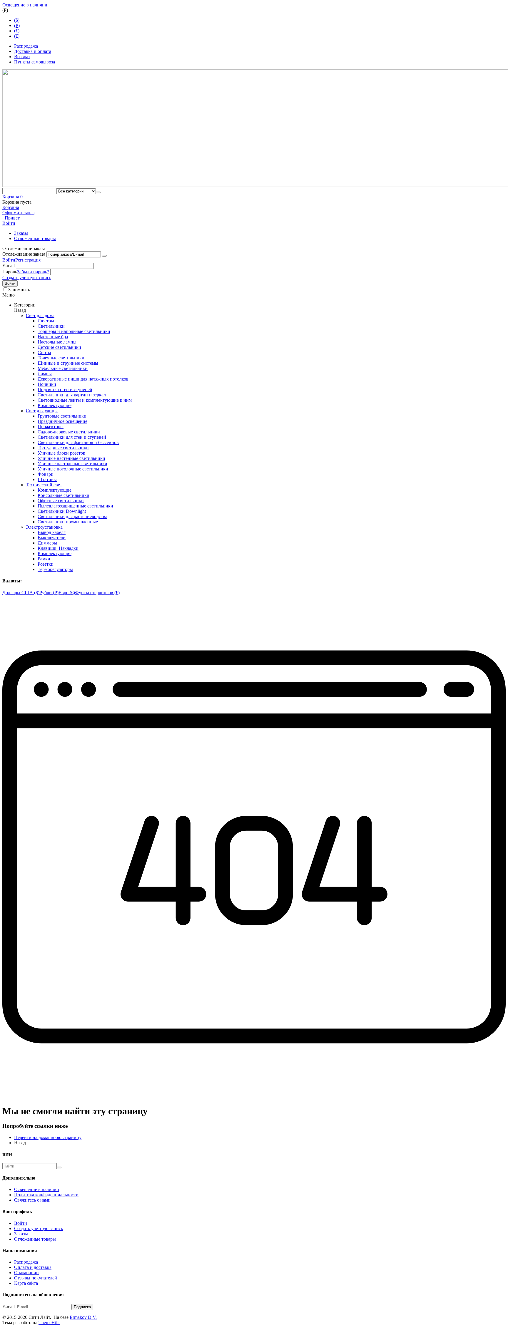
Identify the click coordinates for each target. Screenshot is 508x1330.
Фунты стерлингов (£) (97, 592)
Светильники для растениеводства (72, 516)
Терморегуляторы (55, 569)
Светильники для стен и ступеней (72, 437)
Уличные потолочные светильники (73, 468)
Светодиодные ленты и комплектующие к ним (85, 400)
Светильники (51, 326)
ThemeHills (49, 1322)
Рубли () (49, 592)
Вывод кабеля (52, 532)
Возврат (22, 56)
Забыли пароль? (33, 271)
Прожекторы (50, 426)
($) (16, 20)
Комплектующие (54, 405)
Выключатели (52, 537)
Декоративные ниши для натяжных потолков (83, 378)
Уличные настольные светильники (72, 463)
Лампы (45, 373)
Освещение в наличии (24, 4)
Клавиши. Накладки (58, 548)
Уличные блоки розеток (61, 452)
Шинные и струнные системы (68, 363)
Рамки (44, 558)
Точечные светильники (61, 357)
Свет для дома (40, 315)
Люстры (46, 320)
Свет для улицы (42, 410)
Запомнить (19, 289)
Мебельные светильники (63, 368)
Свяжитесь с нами (32, 1199)
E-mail (8, 265)
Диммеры (47, 542)
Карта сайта (26, 1283)
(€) (16, 30)
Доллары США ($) (20, 592)
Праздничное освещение (62, 421)
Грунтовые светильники (62, 415)
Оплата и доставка (32, 1267)
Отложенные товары (35, 238)
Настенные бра (53, 336)
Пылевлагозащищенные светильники (75, 505)
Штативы (47, 479)
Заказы (21, 233)
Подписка (82, 1307)
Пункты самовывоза (34, 61)
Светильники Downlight (62, 511)
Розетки (46, 564)
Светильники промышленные (68, 521)
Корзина (10, 207)
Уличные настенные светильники (71, 458)
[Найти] (98, 192)
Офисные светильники (61, 500)
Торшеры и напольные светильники (74, 331)
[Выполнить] (104, 256)
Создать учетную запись (26, 277)
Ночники (47, 384)
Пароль (9, 271)
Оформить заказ (18, 212)
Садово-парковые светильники (69, 431)
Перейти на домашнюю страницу (47, 1137)
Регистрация (28, 259)
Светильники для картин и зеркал (72, 394)
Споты (44, 352)
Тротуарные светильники (63, 447)
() (17, 25)
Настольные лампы (57, 341)
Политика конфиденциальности (46, 1194)
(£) (16, 35)
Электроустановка (44, 527)
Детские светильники (59, 347)
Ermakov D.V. (83, 1317)
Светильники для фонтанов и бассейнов (78, 442)
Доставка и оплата (32, 51)
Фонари (46, 474)
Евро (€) (67, 592)
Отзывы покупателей (35, 1277)
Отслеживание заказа (23, 254)
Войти (8, 259)
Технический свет (44, 484)
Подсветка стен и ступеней (65, 389)
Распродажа (26, 45)
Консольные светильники (63, 495)
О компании (26, 1272)
